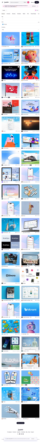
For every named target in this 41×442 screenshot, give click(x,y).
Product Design (33, 13)
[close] (37, 6)
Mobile (24, 13)
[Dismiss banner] (36, 437)
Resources (37, 439)
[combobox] (16, 2)
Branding (13, 13)
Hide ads (14, 80)
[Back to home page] (6, 2)
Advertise (18, 80)
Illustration (19, 13)
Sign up (32, 2)
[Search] (28, 2)
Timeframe (3, 27)
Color (2, 21)
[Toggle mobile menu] (3, 2)
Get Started (32, 438)
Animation (8, 13)
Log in (37, 2)
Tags (2, 16)
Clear (38, 22)
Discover (3, 13)
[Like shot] (15, 46)
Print (28, 13)
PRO (33, 46)
